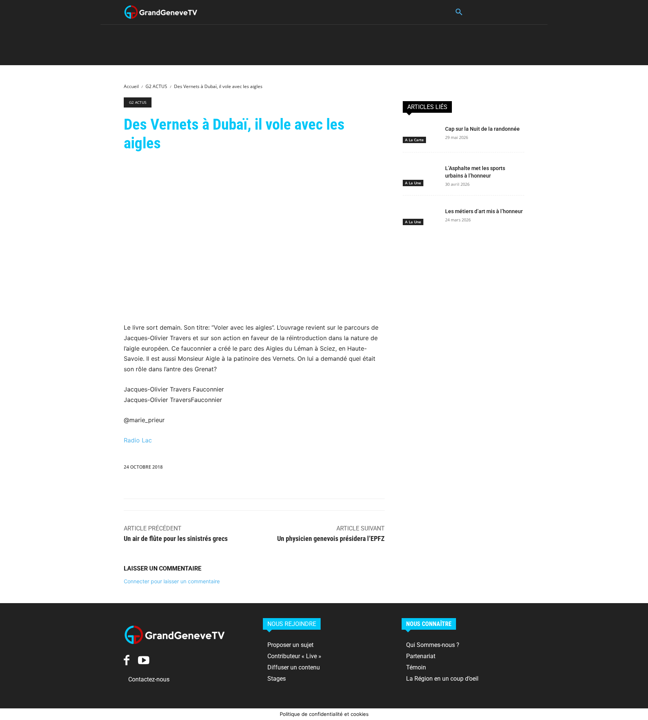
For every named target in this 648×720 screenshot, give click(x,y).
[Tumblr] (364, 468)
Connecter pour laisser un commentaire (172, 581)
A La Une (413, 182)
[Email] (347, 468)
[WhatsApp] (295, 468)
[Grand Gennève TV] (161, 12)
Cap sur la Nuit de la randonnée (482, 129)
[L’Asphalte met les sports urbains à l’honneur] (421, 172)
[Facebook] (244, 468)
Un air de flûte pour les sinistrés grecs (176, 538)
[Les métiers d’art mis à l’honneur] (421, 215)
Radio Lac (138, 440)
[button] (459, 12)
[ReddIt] (330, 468)
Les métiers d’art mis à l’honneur (484, 211)
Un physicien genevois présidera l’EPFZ (331, 538)
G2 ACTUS (156, 86)
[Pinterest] (278, 468)
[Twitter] (261, 468)
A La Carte (414, 139)
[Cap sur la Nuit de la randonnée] (421, 132)
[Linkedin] (313, 468)
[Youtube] (143, 660)
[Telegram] (382, 468)
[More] (400, 468)
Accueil (131, 86)
